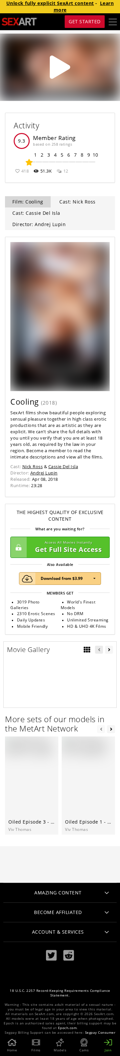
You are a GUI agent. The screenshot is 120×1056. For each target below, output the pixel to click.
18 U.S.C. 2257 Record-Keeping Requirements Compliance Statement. (60, 993)
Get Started (85, 21)
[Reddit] (68, 955)
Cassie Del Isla (63, 466)
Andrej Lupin (44, 473)
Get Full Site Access (68, 547)
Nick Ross (32, 466)
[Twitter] (51, 955)
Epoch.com (67, 1028)
